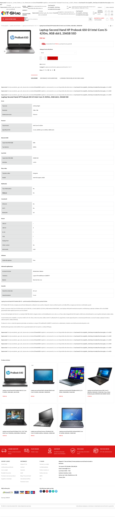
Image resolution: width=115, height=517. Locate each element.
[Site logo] (10, 13)
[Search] (90, 19)
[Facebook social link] (106, 11)
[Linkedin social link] (106, 14)
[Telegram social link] (112, 14)
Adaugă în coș (52, 58)
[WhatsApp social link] (109, 14)
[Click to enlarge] (5, 51)
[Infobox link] (99, 19)
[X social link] (109, 11)
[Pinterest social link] (112, 11)
